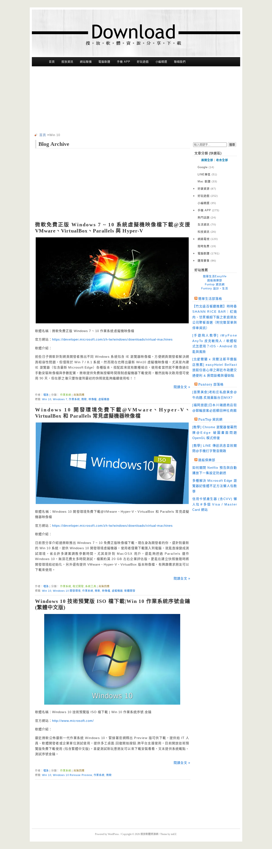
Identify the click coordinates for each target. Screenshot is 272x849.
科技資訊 (207, 231)
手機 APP (123, 61)
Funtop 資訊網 (215, 284)
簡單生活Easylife (215, 276)
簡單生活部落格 (210, 299)
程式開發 (78, 586)
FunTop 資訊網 (210, 419)
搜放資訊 (67, 61)
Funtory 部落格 (211, 384)
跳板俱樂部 (214, 280)
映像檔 (93, 399)
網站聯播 (86, 61)
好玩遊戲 (143, 61)
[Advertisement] (136, 100)
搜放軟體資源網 (149, 834)
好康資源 (207, 188)
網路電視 (208, 239)
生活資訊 (207, 224)
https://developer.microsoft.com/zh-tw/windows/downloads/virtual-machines (112, 339)
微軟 (84, 399)
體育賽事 (207, 260)
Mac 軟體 (207, 181)
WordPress (113, 834)
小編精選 (161, 61)
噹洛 (46, 394)
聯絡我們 (180, 61)
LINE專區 (207, 174)
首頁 (52, 61)
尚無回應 (79, 394)
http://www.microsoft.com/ (73, 720)
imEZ (173, 834)
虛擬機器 (103, 399)
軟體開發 (129, 590)
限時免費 (207, 246)
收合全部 (222, 160)
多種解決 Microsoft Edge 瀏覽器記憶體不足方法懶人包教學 (214, 486)
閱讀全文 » (182, 387)
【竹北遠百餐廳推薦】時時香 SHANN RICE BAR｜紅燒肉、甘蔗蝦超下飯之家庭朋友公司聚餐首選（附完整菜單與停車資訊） (214, 317)
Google (206, 167)
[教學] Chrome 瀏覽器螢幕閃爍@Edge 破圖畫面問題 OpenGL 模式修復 (214, 432)
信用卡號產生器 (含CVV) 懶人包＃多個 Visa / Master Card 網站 (214, 504)
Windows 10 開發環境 (67, 590)
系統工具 (90, 586)
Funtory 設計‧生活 (214, 288)
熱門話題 (207, 217)
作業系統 (65, 394)
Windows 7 (60, 399)
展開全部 (207, 160)
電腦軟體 (104, 61)
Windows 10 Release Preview (72, 775)
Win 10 (46, 399)
